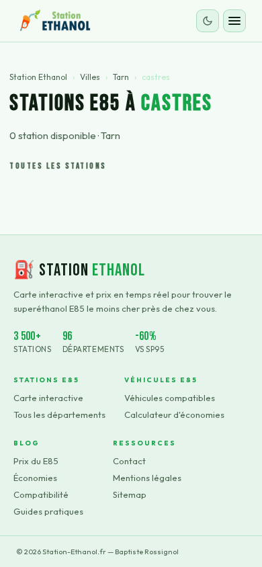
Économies (35, 477)
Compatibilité (41, 494)
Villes (90, 77)
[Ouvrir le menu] (234, 20)
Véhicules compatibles (169, 397)
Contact (129, 460)
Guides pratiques (48, 511)
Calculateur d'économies (174, 414)
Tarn (121, 77)
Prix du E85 (35, 460)
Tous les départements (59, 414)
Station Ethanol (38, 77)
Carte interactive (48, 397)
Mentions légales (147, 477)
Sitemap (129, 494)
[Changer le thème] (207, 20)
